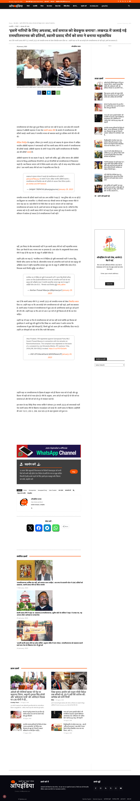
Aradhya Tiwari (15, 702)
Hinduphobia (32, 490)
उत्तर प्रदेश (61, 490)
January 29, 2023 (66, 189)
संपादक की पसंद (24, 26)
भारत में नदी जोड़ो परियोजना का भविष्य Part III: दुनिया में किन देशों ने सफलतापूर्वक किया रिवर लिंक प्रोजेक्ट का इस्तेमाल (114, 154)
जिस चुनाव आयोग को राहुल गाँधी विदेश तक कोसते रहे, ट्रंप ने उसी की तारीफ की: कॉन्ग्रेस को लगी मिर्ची (68, 694)
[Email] (53, 93)
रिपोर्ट (16, 26)
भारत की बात (13, 688)
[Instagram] (120, 1)
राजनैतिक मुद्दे (54, 688)
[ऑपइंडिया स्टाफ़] (24, 503)
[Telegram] (49, 93)
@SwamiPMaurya (32, 179)
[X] (125, 1)
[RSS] (123, 1)
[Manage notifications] (4, 796)
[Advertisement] (60, 751)
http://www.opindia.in (37, 502)
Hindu (25, 490)
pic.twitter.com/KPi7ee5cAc (36, 184)
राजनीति (11, 26)
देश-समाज (16, 23)
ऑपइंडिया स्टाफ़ (76, 46)
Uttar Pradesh (52, 490)
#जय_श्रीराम (61, 285)
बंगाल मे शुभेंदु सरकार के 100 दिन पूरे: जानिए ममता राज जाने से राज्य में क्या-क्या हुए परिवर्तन (33, 713)
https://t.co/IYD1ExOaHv (58, 349)
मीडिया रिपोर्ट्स (22, 142)
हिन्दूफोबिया (30, 493)
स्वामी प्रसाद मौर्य (50, 130)
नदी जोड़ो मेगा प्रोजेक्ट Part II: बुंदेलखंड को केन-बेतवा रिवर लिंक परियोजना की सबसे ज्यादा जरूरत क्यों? (113, 177)
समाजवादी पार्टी (68, 490)
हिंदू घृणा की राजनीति (22, 493)
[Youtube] (130, 1)
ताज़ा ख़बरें (99, 78)
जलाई (29, 152)
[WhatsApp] (127, 1)
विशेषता (52, 700)
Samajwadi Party (42, 490)
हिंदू (73, 490)
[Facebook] (118, 1)
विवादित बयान (74, 301)
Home (10, 23)
